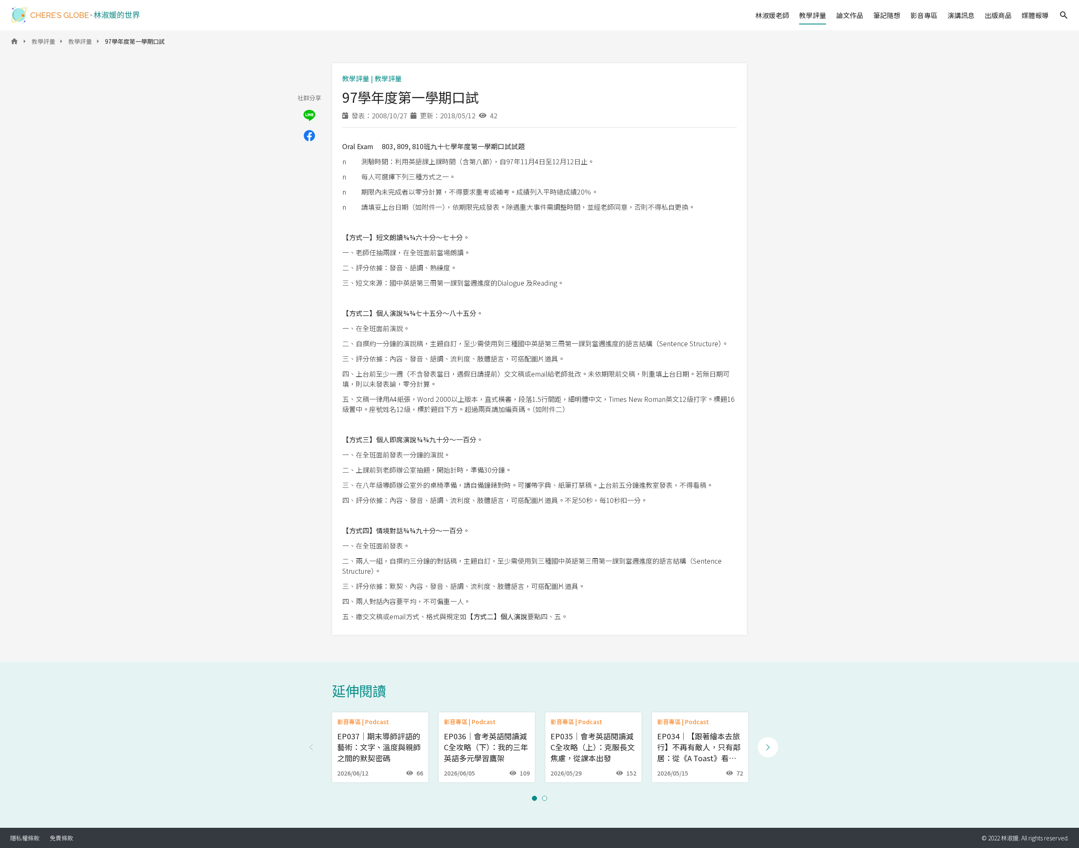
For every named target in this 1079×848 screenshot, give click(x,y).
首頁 (14, 44)
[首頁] (75, 15)
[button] (534, 798)
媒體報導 (1035, 15)
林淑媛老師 (772, 15)
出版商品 (998, 15)
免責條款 (61, 838)
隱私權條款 (25, 838)
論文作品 (849, 15)
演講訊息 (960, 15)
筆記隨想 (886, 15)
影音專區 (923, 15)
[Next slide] (768, 747)
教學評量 (812, 15)
